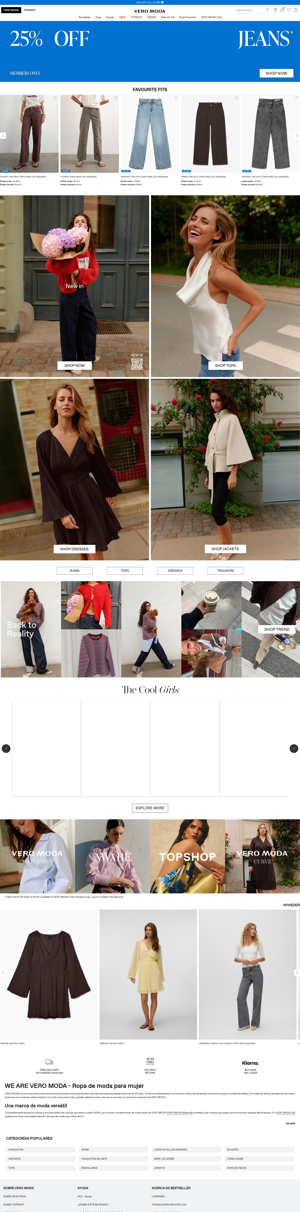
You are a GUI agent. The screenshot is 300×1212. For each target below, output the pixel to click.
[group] (29, 142)
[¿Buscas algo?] (267, 9)
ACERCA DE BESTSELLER (171, 1188)
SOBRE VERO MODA (18, 1188)
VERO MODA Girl (285, 1112)
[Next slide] (297, 136)
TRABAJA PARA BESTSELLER (169, 1204)
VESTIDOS (14, 1158)
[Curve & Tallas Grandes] (262, 855)
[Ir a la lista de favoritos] (289, 10)
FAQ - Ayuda (84, 1196)
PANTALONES (89, 1168)
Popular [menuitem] (110, 17)
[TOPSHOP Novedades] (187, 855)
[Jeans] (150, 51)
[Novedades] (74, 286)
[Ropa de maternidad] (37, 855)
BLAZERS (232, 1149)
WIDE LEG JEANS (164, 1158)
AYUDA (83, 1188)
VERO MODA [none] (11, 10)
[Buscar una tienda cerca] (275, 10)
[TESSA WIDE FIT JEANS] (150, 629)
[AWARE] (112, 855)
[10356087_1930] (74, 424)
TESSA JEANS (235, 1158)
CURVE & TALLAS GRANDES (170, 1149)
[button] (29, 134)
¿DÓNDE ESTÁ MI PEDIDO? (93, 1204)
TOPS (11, 1168)
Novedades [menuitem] (85, 17)
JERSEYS (159, 1168)
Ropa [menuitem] (98, 17)
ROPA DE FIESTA (237, 1168)
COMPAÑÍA (158, 1196)
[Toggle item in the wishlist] (55, 98)
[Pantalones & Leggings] (225, 570)
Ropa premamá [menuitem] (187, 17)
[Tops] (225, 331)
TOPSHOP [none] (29, 10)
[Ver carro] (295, 10)
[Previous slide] (3, 136)
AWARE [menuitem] (151, 17)
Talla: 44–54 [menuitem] (167, 17)
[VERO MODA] (150, 11)
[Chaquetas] (225, 515)
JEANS (85, 1149)
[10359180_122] (225, 424)
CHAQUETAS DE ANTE (94, 1158)
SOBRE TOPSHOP (13, 1204)
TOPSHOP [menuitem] (136, 17)
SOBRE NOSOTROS (14, 1196)
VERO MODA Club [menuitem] (211, 17)
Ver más (290, 1123)
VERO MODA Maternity (180, 1112)
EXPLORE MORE (150, 808)
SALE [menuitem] (122, 17)
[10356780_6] (225, 240)
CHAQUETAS (15, 1149)
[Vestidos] (74, 515)
